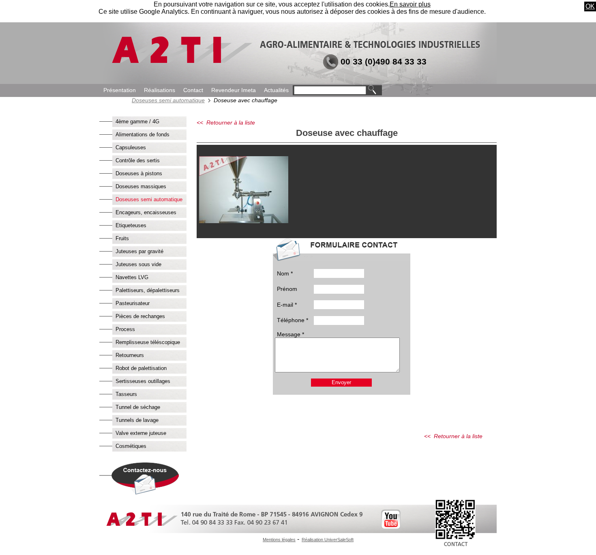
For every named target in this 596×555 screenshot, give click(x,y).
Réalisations (159, 90)
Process (125, 329)
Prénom (287, 289)
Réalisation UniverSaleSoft (328, 539)
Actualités (276, 90)
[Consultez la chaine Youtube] (391, 526)
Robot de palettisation (141, 368)
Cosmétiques (131, 446)
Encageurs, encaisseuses (146, 212)
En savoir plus (410, 4)
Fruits (122, 238)
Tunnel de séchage (138, 407)
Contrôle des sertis (138, 160)
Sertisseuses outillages (143, 381)
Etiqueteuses (131, 225)
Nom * (285, 273)
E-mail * (287, 304)
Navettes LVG (132, 277)
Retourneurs (130, 355)
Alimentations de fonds (142, 134)
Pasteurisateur (133, 303)
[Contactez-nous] (140, 492)
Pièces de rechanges (140, 316)
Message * (290, 334)
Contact (193, 90)
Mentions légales (279, 539)
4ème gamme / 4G (137, 121)
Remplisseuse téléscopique (148, 342)
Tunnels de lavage (137, 420)
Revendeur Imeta (233, 90)
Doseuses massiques (141, 186)
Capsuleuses (131, 147)
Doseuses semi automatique (168, 100)
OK (590, 6)
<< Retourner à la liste (226, 122)
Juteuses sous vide (138, 264)
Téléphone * (292, 320)
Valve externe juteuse (141, 433)
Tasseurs (126, 394)
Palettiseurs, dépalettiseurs (148, 290)
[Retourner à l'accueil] (181, 61)
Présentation (119, 90)
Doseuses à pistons (139, 173)
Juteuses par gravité (139, 251)
